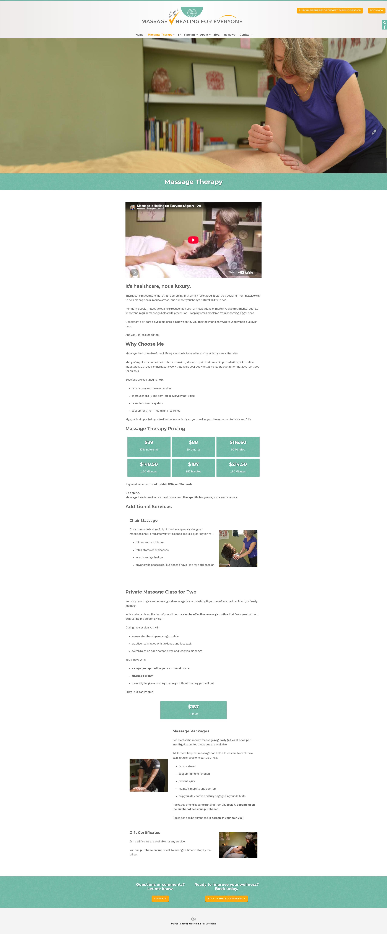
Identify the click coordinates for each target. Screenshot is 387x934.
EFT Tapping (186, 34)
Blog (216, 34)
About (204, 34)
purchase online (151, 850)
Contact (245, 34)
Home (139, 34)
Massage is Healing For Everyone (198, 924)
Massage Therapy (160, 34)
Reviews (229, 34)
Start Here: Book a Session (227, 898)
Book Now (376, 10)
